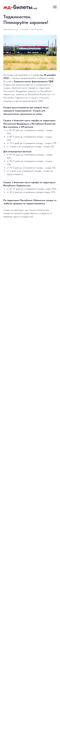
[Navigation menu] (55, 7)
